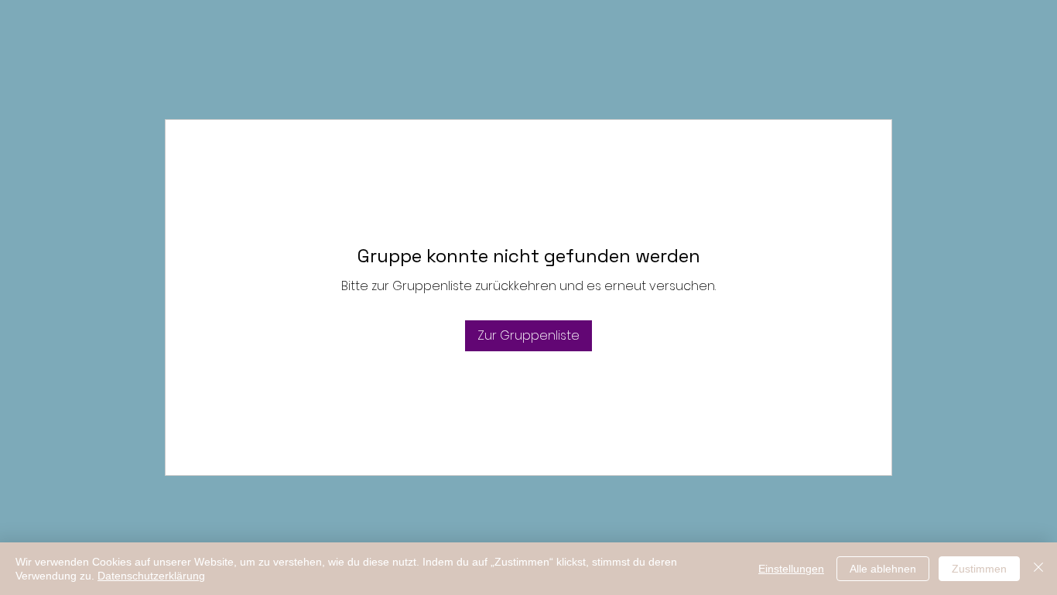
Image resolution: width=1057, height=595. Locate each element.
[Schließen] (1038, 569)
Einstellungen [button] (791, 569)
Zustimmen (979, 569)
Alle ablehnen (883, 569)
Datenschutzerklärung (151, 575)
